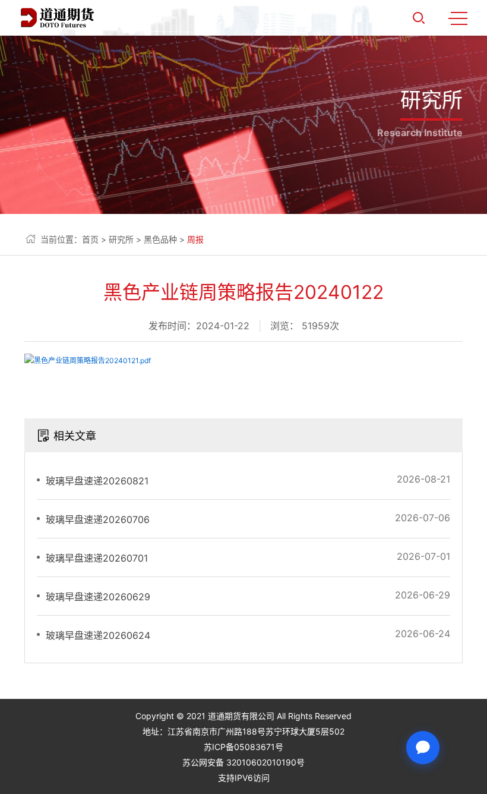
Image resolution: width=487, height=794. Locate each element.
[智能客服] (422, 747)
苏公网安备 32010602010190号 (243, 762)
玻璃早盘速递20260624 (98, 635)
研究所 (121, 239)
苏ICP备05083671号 (243, 747)
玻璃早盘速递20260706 (98, 519)
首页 (90, 239)
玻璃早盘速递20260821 (97, 481)
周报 (195, 239)
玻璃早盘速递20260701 (97, 558)
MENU (457, 18)
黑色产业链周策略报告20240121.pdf (92, 360)
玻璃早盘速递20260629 (98, 597)
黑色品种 (160, 239)
